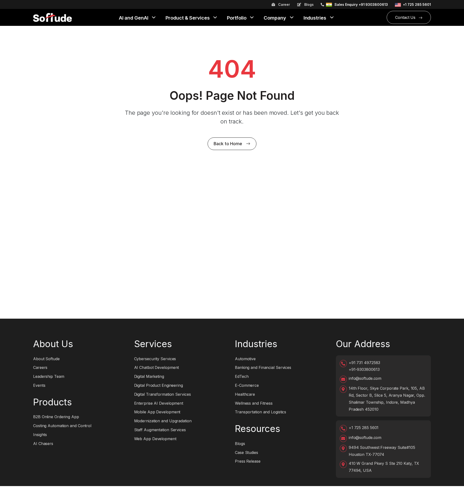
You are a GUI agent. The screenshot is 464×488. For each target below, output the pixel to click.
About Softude (46, 358)
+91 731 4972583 (364, 362)
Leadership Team (48, 376)
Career (283, 4)
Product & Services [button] (188, 18)
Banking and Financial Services (263, 367)
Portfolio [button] (237, 18)
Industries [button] (315, 18)
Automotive (245, 358)
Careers (40, 367)
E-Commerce (247, 385)
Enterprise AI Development (158, 403)
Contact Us (406, 17)
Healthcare (245, 394)
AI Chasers (43, 443)
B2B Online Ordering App (56, 416)
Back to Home (228, 143)
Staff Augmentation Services (160, 429)
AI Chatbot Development (156, 367)
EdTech (241, 376)
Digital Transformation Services (162, 394)
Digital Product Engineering (158, 385)
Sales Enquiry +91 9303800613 (361, 4)
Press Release (248, 461)
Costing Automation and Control (62, 425)
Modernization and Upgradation (163, 420)
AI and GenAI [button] (134, 18)
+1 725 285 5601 (417, 4)
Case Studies (246, 452)
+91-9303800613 (364, 369)
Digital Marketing (149, 376)
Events (39, 385)
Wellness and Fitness (254, 403)
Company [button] (275, 18)
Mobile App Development (157, 411)
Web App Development (155, 438)
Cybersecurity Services (155, 358)
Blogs (308, 4)
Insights (40, 434)
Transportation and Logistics (260, 411)
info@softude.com (365, 378)
